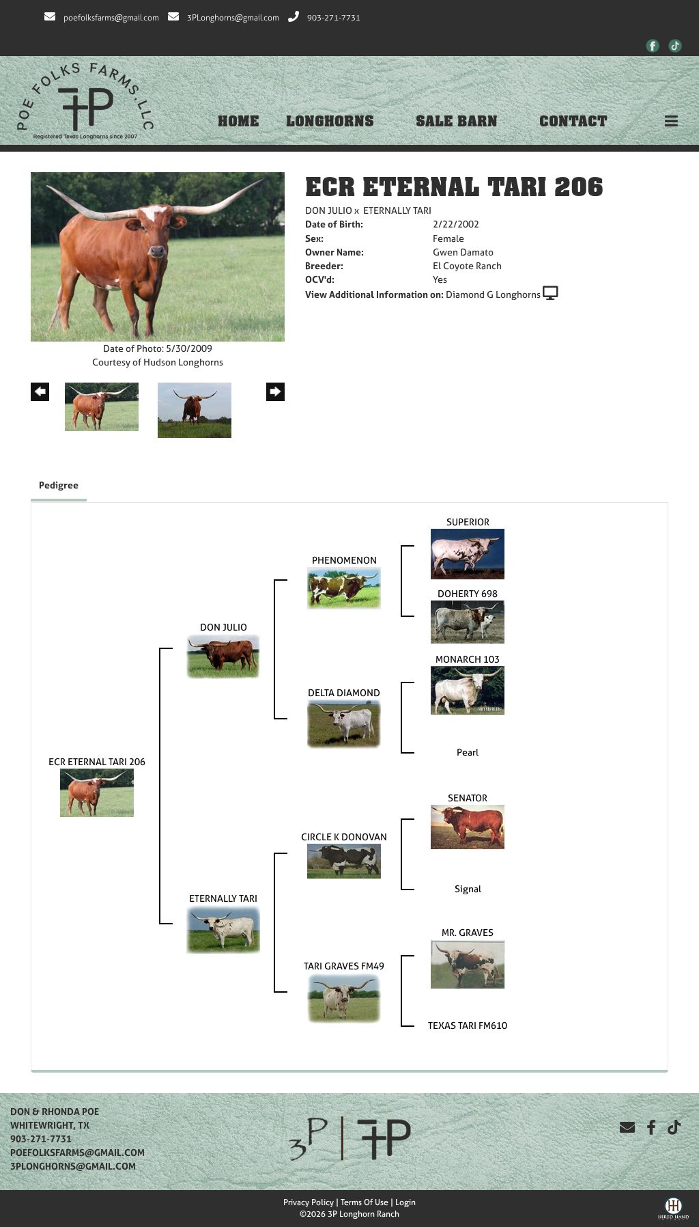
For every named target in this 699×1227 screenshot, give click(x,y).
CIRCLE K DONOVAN (344, 836)
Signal (468, 888)
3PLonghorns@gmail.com (233, 17)
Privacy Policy (308, 1202)
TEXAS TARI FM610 (467, 1025)
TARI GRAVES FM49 (344, 965)
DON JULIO (328, 210)
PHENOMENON (344, 559)
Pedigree (59, 484)
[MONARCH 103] (467, 689)
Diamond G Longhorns (493, 294)
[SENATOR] (467, 825)
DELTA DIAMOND (344, 692)
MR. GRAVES (468, 932)
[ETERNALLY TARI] (223, 928)
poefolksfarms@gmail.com (111, 17)
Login (405, 1202)
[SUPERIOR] (467, 552)
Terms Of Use (364, 1202)
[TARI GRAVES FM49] (344, 996)
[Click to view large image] (158, 255)
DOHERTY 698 (468, 593)
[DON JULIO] (223, 654)
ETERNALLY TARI (397, 210)
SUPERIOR (467, 521)
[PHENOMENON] (344, 586)
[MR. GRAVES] (467, 962)
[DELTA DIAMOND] (344, 723)
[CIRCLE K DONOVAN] (344, 859)
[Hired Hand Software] (673, 1207)
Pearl (468, 751)
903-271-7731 (333, 17)
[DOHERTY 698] (467, 620)
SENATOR (467, 797)
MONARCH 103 (468, 658)
